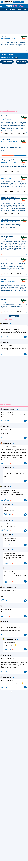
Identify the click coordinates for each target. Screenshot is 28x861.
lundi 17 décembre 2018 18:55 (10, 571)
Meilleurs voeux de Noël (8, 197)
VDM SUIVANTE (21, 62)
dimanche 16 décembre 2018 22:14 (8, 446)
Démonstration (5, 116)
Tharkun (7, 467)
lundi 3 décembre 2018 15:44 (7, 412)
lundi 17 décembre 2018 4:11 (7, 609)
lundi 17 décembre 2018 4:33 (7, 625)
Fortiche (3, 279)
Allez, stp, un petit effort (8, 160)
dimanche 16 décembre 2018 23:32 (8, 524)
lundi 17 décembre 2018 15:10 (7, 680)
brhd (6, 504)
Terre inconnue (5, 139)
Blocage (3, 300)
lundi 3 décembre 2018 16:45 (7, 345)
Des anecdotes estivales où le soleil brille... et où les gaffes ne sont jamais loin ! (13, 56)
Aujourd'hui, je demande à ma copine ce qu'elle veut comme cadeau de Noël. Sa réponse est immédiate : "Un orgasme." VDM (14, 166)
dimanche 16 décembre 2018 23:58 (8, 590)
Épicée (13, 9)
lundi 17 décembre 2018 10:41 (7, 658)
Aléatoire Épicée (21, 9)
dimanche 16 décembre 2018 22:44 (8, 327)
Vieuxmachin (6, 443)
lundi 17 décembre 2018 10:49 (10, 553)
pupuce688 (5, 520)
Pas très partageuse (7, 237)
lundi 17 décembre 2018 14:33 (10, 642)
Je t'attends (4, 219)
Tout (2, 9)
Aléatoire (8, 9)
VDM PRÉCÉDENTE (7, 62)
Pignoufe (5, 606)
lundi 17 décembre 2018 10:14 (10, 507)
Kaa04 (4, 323)
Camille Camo (6, 677)
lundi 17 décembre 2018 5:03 (10, 538)
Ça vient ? (4, 36)
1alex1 (6, 568)
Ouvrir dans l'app (18, 1)
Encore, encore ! (14, 316)
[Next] (16, 692)
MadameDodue (9, 639)
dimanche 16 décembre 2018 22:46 (11, 471)
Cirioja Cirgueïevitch (8, 409)
